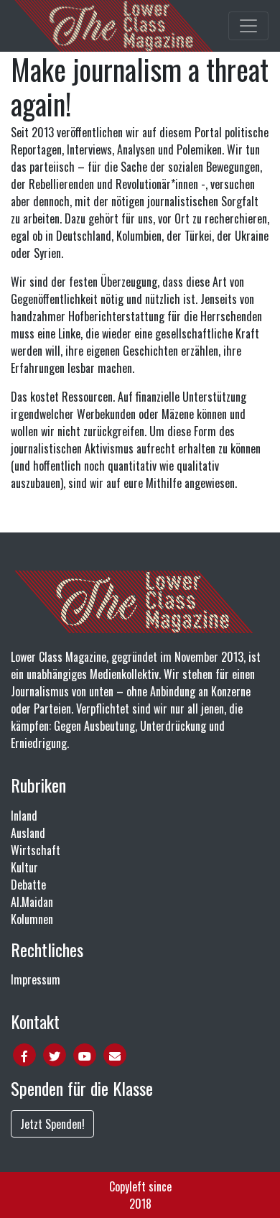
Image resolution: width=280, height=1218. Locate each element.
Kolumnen (32, 919)
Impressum (35, 979)
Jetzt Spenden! (52, 1123)
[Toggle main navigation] (248, 25)
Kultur (24, 867)
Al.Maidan (32, 901)
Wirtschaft (35, 850)
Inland (24, 815)
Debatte (28, 884)
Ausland (28, 832)
